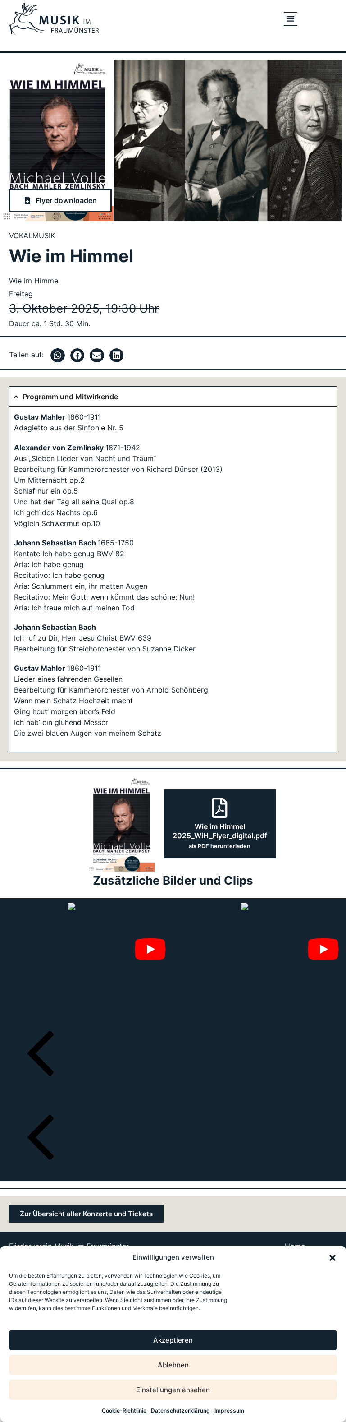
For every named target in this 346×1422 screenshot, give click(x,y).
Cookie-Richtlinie (124, 1410)
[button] (332, 1257)
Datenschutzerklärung (180, 1410)
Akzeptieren (173, 1340)
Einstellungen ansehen (173, 1389)
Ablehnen (173, 1365)
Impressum (229, 1410)
